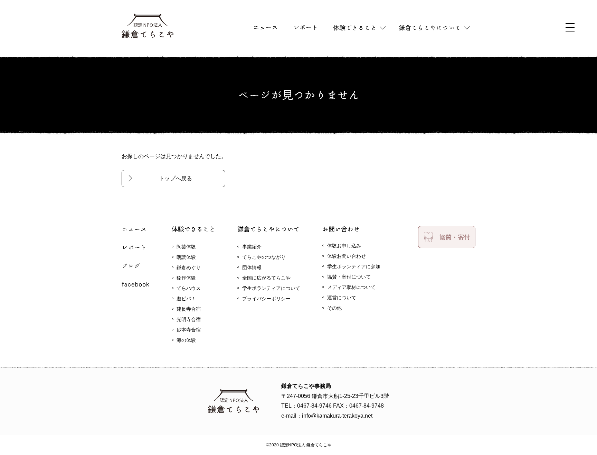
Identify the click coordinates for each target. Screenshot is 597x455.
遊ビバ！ (186, 298)
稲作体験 (186, 278)
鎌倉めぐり (189, 267)
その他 (334, 308)
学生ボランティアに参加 (353, 266)
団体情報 (252, 267)
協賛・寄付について (349, 277)
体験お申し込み (344, 245)
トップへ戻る (175, 178)
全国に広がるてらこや (266, 278)
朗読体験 (186, 257)
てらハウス (189, 288)
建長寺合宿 (189, 309)
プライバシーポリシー (266, 298)
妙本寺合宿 (189, 330)
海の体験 (186, 340)
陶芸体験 (186, 246)
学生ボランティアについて (271, 288)
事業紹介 (252, 246)
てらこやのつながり (264, 257)
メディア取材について (351, 287)
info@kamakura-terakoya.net (337, 416)
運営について (341, 297)
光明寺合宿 (189, 319)
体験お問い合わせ (346, 256)
